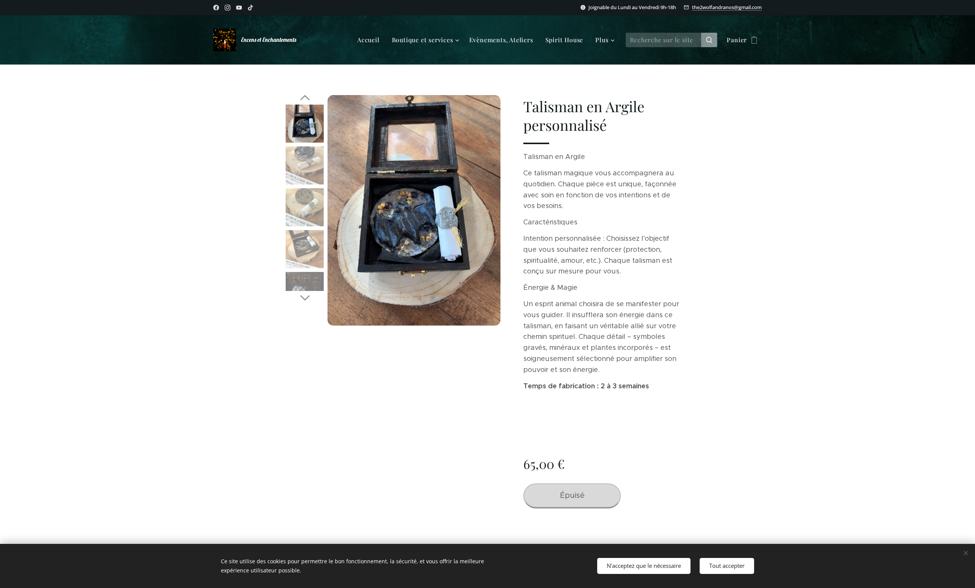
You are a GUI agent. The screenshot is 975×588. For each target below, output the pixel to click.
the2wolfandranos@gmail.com (727, 7)
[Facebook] (216, 7)
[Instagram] (227, 7)
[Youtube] (239, 7)
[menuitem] (370, 39)
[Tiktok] (250, 7)
